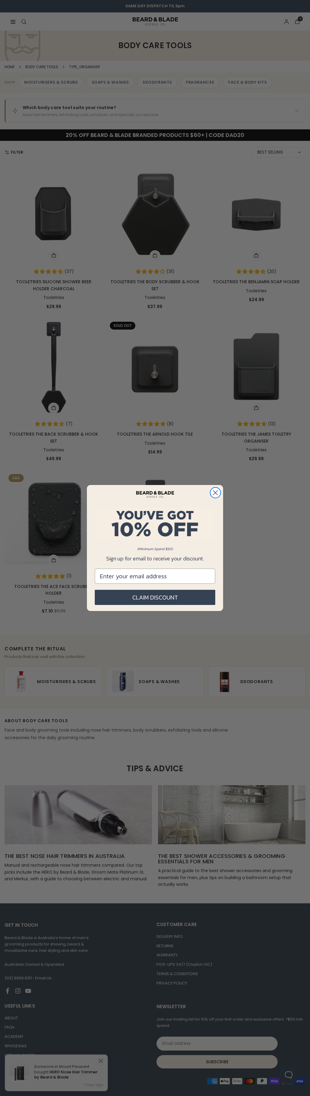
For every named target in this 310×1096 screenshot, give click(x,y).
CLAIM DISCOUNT (155, 597)
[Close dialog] (215, 492)
